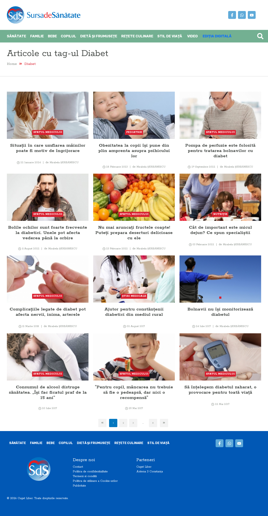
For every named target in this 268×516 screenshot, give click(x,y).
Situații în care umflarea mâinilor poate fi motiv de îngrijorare (47, 148)
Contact (78, 467)
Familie (37, 36)
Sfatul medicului (47, 132)
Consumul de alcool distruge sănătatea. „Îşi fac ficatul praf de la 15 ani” (48, 392)
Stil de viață (169, 36)
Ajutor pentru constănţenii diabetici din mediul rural (134, 312)
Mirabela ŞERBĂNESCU (64, 162)
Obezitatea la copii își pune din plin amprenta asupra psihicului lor (134, 151)
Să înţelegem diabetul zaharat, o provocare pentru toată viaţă (220, 389)
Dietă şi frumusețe (98, 36)
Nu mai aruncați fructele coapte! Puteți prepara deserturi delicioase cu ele (134, 233)
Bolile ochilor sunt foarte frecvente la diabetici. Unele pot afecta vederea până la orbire (47, 233)
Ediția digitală (217, 36)
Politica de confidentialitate (90, 471)
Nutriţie (220, 214)
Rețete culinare (137, 36)
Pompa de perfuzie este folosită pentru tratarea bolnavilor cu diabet (220, 151)
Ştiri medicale (134, 296)
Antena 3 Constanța (149, 471)
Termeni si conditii (85, 476)
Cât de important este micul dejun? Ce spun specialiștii (220, 230)
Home (12, 64)
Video (192, 36)
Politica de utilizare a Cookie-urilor (95, 481)
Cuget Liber (143, 467)
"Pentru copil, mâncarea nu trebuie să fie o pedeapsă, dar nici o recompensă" (134, 392)
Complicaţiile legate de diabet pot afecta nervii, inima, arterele (48, 312)
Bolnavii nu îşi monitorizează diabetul (220, 312)
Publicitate (79, 485)
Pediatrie (134, 132)
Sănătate (16, 36)
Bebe (52, 36)
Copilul (68, 36)
